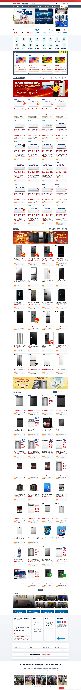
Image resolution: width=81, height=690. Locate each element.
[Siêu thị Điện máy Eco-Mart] (17, 3)
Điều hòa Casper (64, 77)
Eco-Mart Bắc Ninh (45, 650)
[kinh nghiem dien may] (61, 18)
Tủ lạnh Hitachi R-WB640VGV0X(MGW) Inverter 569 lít (47, 368)
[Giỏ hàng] (67, 3)
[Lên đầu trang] (79, 681)
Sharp (66, 229)
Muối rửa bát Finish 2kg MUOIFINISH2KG (17, 581)
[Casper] (51, 30)
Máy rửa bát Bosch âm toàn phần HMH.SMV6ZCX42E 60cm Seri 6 (33, 581)
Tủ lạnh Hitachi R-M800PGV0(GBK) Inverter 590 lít (61, 346)
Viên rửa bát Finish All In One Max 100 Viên (61, 538)
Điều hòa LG (53, 77)
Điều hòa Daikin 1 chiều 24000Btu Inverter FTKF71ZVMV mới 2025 (33, 133)
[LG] (65, 30)
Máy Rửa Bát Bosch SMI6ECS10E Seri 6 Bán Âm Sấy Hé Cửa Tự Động (47, 452)
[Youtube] (62, 622)
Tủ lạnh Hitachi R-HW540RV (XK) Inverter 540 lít (61, 324)
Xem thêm (40, 589)
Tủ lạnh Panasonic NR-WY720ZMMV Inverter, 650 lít (33, 259)
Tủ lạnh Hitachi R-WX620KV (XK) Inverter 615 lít (61, 281)
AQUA (62, 229)
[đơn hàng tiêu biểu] (61, 11)
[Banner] (40, 383)
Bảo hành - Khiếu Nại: (49, 623)
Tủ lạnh (17, 229)
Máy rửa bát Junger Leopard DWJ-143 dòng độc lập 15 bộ (47, 581)
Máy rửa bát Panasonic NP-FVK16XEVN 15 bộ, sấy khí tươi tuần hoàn (19, 430)
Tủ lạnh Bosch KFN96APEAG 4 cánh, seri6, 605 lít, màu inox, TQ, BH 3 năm (19, 346)
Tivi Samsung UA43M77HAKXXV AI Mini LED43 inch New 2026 (20, 68)
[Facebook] (58, 622)
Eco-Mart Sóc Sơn (31, 647)
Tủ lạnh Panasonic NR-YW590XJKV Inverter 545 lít (47, 346)
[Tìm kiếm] (30, 3)
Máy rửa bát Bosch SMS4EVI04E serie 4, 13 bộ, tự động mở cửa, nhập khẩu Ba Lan (19, 452)
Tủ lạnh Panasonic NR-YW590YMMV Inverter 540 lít (33, 324)
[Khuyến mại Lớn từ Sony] (61, 24)
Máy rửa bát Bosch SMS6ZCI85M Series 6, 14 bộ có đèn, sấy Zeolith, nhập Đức (33, 560)
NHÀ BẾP (46, 6)
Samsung (58, 229)
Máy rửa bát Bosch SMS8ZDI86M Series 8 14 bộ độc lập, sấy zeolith (47, 408)
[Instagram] (65, 622)
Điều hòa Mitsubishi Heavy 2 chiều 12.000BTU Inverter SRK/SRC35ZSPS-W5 (33, 198)
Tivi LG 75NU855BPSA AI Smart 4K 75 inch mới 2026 (60, 68)
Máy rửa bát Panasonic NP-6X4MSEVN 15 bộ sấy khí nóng (33, 408)
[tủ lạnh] (40, 237)
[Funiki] (65, 32)
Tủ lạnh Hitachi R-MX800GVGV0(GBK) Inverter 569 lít (19, 324)
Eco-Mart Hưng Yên (31, 650)
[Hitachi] (22, 32)
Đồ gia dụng (17, 392)
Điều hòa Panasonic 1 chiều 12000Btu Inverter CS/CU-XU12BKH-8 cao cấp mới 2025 (60, 198)
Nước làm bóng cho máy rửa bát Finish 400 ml (19, 560)
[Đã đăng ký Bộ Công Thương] (61, 638)
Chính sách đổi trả (36, 624)
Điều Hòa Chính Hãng (19, 77)
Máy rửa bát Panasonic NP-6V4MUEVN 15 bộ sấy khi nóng (19, 408)
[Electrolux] (58, 32)
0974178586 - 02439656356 (46, 654)
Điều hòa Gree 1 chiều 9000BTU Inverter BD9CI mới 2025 (19, 155)
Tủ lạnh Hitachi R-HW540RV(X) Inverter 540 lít (46, 324)
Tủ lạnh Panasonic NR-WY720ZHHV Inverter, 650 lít (19, 259)
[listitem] (19, 680)
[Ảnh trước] (15, 680)
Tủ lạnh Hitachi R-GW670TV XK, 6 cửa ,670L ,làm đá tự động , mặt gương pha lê (61, 259)
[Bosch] (44, 30)
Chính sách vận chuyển (37, 622)
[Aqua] (37, 30)
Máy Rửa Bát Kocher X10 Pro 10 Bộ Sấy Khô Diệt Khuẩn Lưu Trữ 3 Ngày (19, 473)
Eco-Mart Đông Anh (18, 647)
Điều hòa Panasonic (41, 77)
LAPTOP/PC (54, 6)
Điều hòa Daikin (47, 77)
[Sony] (58, 30)
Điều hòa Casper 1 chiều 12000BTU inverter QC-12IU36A (61, 155)
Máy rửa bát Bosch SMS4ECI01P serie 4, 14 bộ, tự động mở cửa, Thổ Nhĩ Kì (33, 452)
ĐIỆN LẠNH (30, 6)
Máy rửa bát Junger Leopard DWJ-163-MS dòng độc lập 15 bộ (19, 495)
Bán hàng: (49, 620)
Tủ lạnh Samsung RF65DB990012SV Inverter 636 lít (47, 281)
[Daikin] (15, 30)
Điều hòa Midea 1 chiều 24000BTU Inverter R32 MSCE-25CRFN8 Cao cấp (47, 176)
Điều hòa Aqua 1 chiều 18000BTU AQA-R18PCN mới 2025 (19, 197)
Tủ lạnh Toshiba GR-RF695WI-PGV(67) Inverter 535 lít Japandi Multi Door (61, 368)
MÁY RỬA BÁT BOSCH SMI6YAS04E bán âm (61, 560)
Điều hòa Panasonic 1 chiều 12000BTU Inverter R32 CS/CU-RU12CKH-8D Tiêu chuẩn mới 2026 (47, 112)
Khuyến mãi (64, 6)
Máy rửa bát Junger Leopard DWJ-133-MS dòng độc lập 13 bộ (33, 495)
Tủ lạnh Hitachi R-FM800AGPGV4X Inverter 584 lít (33, 303)
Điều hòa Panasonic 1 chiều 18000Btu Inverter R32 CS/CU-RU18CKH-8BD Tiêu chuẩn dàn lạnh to (19, 112)
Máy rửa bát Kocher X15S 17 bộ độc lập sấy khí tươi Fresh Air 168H (61, 495)
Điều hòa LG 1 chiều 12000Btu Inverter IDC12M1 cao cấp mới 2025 (61, 133)
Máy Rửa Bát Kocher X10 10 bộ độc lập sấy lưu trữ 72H (33, 473)
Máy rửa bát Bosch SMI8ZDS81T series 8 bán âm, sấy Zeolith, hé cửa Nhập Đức (61, 452)
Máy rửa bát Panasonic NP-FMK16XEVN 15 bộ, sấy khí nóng (61, 408)
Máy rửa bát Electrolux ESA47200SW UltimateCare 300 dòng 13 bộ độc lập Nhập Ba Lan (19, 538)
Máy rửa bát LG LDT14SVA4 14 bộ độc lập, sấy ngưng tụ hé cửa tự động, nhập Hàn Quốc (47, 560)
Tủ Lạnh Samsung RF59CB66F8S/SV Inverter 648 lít (33, 368)
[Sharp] (29, 32)
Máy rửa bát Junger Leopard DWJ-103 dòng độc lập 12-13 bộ (61, 581)
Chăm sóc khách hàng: (49, 625)
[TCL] (15, 32)
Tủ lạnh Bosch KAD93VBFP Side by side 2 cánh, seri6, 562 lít (19, 303)
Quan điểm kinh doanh (37, 633)
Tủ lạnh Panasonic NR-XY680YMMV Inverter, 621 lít (47, 259)
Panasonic (54, 229)
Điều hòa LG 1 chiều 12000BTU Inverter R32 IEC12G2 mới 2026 (46, 219)
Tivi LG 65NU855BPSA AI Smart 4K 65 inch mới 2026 (47, 68)
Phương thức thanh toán (37, 629)
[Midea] (44, 32)
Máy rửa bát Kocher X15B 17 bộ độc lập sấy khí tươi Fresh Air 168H (19, 516)
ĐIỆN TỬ (23, 6)
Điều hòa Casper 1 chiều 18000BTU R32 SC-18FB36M (61, 219)
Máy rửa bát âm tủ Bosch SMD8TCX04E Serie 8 (32, 430)
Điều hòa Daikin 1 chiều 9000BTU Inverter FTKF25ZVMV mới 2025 (19, 133)
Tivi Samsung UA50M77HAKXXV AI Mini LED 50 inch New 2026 (34, 68)
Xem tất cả (66, 593)
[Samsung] (37, 32)
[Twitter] (60, 622)
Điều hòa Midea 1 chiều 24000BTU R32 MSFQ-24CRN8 (33, 176)
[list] (40, 680)
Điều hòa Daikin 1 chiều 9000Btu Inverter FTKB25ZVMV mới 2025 (47, 133)
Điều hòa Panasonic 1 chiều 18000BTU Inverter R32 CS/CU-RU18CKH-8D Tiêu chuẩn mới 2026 (33, 112)
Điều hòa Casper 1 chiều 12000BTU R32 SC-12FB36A (47, 155)
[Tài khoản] (65, 3)
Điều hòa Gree (59, 77)
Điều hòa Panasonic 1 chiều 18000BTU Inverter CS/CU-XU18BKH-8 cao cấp (18, 219)
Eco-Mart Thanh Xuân (18, 650)
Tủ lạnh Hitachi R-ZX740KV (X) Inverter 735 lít (32, 281)
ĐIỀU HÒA (16, 6)
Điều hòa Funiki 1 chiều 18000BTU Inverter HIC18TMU (33, 219)
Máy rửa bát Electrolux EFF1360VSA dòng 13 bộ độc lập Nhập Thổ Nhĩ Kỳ (33, 538)
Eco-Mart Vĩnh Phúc (45, 647)
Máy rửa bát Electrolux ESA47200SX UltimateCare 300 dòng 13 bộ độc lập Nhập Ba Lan (61, 517)
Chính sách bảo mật (37, 620)
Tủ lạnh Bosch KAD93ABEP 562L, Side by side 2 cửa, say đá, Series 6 (61, 303)
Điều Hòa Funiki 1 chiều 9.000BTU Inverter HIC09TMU (33, 155)
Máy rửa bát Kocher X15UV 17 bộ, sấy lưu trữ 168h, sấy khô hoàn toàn (47, 430)
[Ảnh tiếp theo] (66, 680)
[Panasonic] (22, 30)
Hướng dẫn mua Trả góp (37, 631)
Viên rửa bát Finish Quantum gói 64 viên (47, 538)
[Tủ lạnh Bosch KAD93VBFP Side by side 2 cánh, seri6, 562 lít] (20, 295)
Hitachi (50, 229)
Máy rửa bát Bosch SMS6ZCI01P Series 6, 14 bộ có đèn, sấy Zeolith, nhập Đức (61, 473)
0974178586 (60, 3)
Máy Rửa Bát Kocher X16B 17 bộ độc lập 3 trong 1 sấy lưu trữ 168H (47, 473)
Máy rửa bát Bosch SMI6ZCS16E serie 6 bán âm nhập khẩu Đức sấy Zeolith (33, 517)
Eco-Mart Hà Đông (59, 647)
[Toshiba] (29, 30)
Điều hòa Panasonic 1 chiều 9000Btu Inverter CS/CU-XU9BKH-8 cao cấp (47, 198)
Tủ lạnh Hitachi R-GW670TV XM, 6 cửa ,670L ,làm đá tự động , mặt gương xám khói (19, 281)
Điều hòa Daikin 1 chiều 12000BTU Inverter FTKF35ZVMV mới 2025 (61, 112)
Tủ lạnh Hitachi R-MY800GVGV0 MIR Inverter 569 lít (47, 303)
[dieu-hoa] (40, 88)
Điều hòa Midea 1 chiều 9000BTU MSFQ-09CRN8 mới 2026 (19, 176)
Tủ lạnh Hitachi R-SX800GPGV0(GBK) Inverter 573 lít (33, 346)
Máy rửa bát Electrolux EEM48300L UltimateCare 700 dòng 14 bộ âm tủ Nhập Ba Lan (47, 517)
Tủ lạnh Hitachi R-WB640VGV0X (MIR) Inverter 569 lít (19, 368)
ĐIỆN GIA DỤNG (38, 6)
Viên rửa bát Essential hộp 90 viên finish (47, 495)
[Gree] (51, 32)
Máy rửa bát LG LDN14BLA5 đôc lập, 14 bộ (61, 430)
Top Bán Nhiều (17, 52)
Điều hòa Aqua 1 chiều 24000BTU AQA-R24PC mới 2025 (61, 176)
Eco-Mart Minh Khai (59, 650)
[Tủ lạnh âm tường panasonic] (33, 16)
